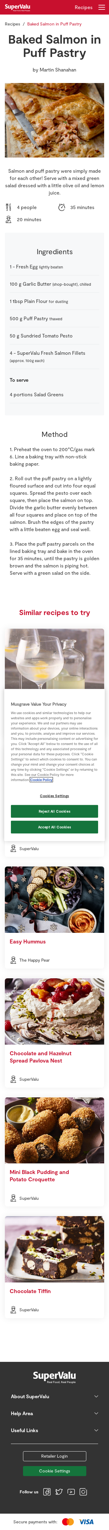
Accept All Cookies (54, 827)
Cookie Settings (54, 1470)
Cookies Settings (54, 796)
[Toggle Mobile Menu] (101, 7)
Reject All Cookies (54, 811)
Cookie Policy (41, 780)
